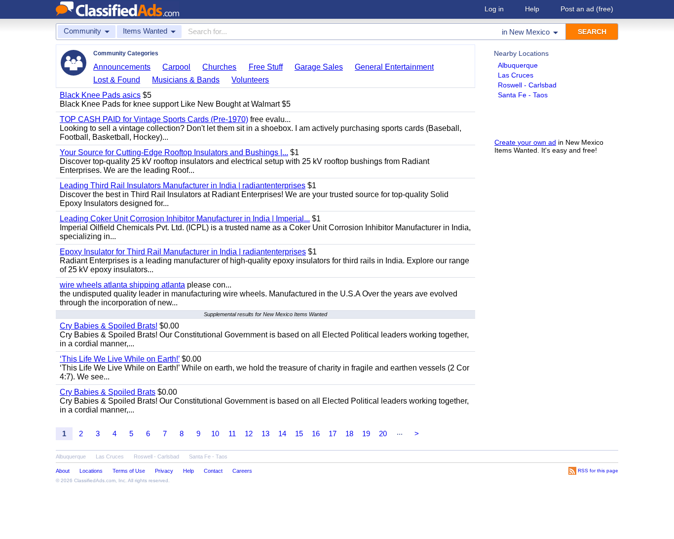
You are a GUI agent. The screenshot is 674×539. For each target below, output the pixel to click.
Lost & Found (116, 80)
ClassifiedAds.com (94, 480)
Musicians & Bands (186, 80)
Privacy (164, 471)
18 (349, 433)
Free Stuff (266, 67)
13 (265, 433)
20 (383, 433)
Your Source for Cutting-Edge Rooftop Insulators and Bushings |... (174, 152)
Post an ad (587, 9)
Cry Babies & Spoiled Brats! (108, 326)
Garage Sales (319, 67)
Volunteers (250, 80)
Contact (213, 471)
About (63, 471)
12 (249, 433)
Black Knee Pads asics (100, 95)
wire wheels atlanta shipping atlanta (122, 285)
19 (366, 433)
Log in (494, 9)
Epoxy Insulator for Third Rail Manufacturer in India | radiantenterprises (183, 252)
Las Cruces (515, 75)
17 (333, 433)
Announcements (121, 67)
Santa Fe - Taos (523, 95)
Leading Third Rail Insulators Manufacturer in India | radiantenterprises (182, 185)
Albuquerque (518, 65)
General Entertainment (394, 67)
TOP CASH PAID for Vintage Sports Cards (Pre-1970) (154, 119)
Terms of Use (128, 471)
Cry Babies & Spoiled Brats (107, 392)
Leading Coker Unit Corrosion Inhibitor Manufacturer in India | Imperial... (185, 218)
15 (299, 433)
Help (532, 9)
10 (215, 433)
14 (282, 433)
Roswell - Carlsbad (527, 85)
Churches (219, 67)
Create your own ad (525, 142)
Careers (242, 471)
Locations (91, 471)
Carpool (176, 67)
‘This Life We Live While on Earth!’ (120, 359)
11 (232, 433)
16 (316, 433)
